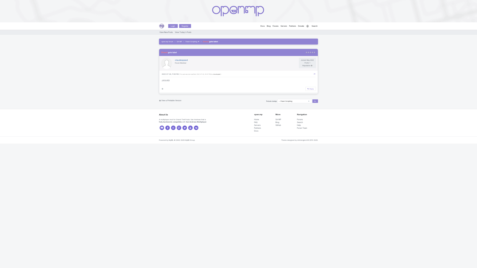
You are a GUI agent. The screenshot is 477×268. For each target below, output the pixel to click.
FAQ (256, 122)
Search (315, 26)
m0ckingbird (302, 140)
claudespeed (216, 74)
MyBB (171, 140)
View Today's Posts (183, 32)
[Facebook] (167, 128)
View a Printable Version (171, 100)
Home (256, 119)
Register (185, 26)
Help (299, 125)
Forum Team (302, 128)
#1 (314, 74)
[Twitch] (179, 128)
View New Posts (166, 32)
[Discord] (162, 128)
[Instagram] (173, 128)
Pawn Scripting (191, 42)
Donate (301, 26)
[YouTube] (190, 128)
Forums (275, 26)
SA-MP (179, 42)
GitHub (278, 125)
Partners (292, 26)
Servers (284, 26)
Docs (262, 26)
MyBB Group (190, 140)
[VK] (196, 128)
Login (173, 26)
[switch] (308, 26)
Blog (269, 26)
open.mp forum (167, 42)
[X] (185, 128)
